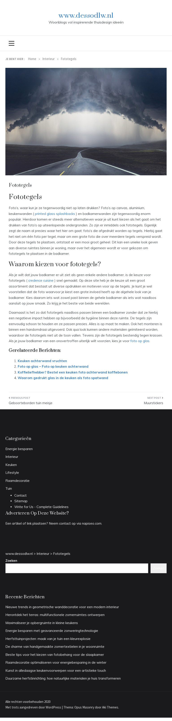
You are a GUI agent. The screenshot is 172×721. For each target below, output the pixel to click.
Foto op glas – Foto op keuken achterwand (53, 366)
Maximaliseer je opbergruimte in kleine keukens (41, 623)
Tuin (8, 488)
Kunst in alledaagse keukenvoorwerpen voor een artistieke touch (55, 670)
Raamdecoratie (17, 481)
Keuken (11, 465)
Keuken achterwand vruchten (42, 361)
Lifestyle (12, 472)
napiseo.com (91, 523)
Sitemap (21, 501)
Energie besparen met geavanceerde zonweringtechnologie (51, 631)
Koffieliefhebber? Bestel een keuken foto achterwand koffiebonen (73, 372)
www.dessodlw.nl (86, 15)
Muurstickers (153, 403)
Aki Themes (110, 707)
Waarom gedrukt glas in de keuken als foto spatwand (63, 378)
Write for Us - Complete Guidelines (41, 507)
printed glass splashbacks (55, 214)
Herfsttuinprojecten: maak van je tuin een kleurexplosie (47, 639)
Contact (20, 495)
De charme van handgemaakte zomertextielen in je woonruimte (54, 646)
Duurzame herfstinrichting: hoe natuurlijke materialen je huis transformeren (63, 678)
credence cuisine (41, 280)
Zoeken (11, 560)
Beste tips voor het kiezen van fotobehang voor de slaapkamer (54, 654)
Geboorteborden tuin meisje (30, 403)
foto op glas (139, 341)
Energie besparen (19, 449)
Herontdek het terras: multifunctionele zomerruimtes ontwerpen (55, 615)
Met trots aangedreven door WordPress (33, 707)
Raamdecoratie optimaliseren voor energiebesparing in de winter (55, 662)
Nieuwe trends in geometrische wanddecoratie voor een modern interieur (62, 607)
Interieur (11, 457)
